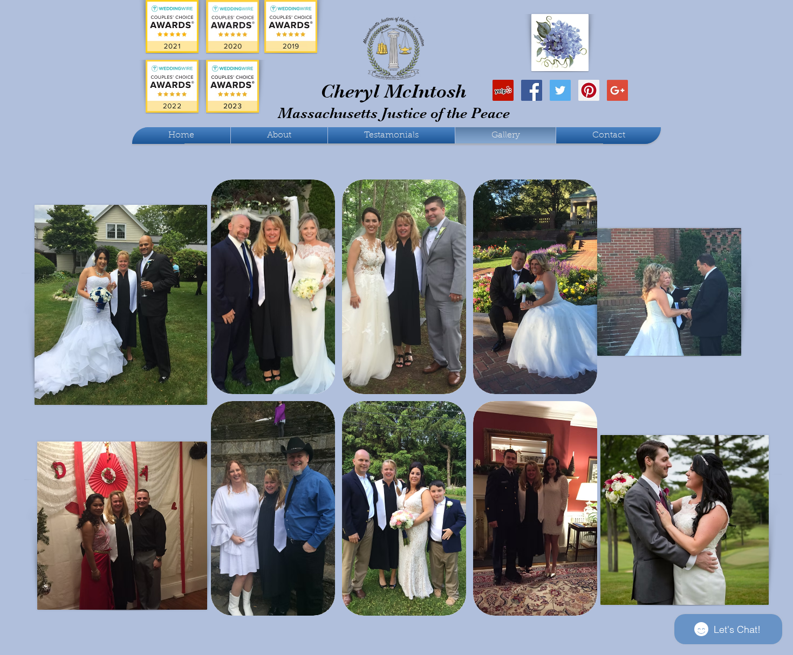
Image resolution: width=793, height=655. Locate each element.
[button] (273, 287)
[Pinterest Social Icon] (588, 90)
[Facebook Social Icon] (531, 90)
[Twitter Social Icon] (560, 90)
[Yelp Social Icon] (503, 90)
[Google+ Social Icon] (617, 90)
